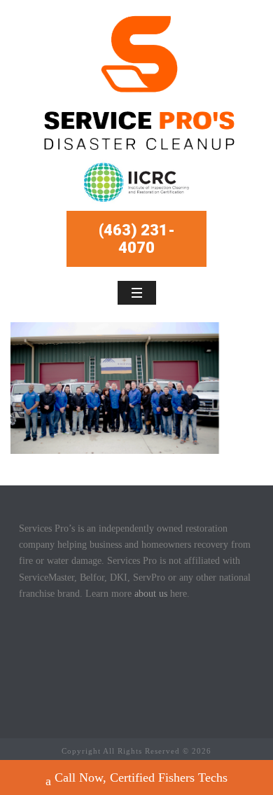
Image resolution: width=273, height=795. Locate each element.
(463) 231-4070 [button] (137, 238)
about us (150, 593)
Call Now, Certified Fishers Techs (141, 777)
